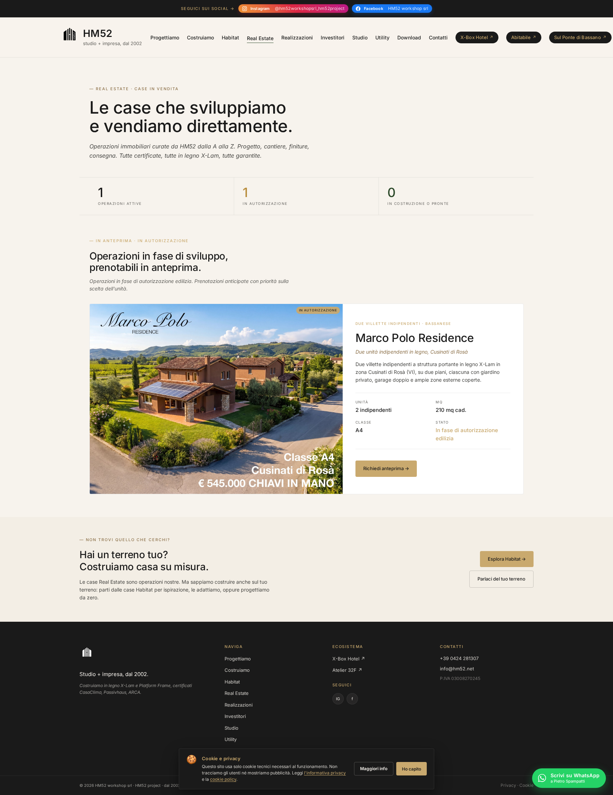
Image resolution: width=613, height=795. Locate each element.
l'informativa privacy (325, 772)
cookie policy (223, 779)
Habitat (230, 37)
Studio (360, 37)
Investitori (332, 37)
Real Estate (260, 38)
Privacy (508, 785)
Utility (382, 37)
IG (338, 698)
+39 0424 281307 (459, 658)
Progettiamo (164, 37)
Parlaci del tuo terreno (501, 579)
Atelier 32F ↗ (347, 670)
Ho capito (411, 769)
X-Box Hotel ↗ (348, 658)
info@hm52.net (457, 668)
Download (409, 37)
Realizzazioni (297, 37)
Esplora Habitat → (507, 559)
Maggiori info (373, 768)
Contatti (438, 37)
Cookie (526, 785)
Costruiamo (200, 37)
